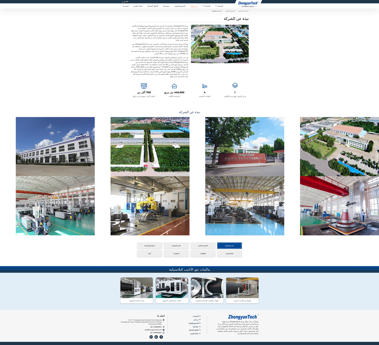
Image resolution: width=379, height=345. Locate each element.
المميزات (196, 316)
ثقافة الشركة (229, 253)
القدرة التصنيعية (176, 245)
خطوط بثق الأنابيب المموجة (242, 301)
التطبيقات (203, 253)
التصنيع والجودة (179, 6)
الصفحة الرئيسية (243, 11)
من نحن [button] (194, 6)
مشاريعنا (166, 6)
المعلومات (176, 253)
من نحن (196, 320)
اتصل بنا (126, 6)
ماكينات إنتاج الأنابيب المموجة (172, 301)
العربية (124, 1)
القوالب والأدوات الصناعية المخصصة (207, 301)
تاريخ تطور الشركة (149, 245)
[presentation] (187, 43)
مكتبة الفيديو (138, 6)
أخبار (149, 253)
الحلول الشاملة (152, 6)
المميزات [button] (207, 6)
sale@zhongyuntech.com (153, 330)
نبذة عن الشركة (229, 245)
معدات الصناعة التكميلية (136, 301)
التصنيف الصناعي (203, 245)
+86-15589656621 (156, 327)
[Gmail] (151, 337)
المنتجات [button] (220, 6)
